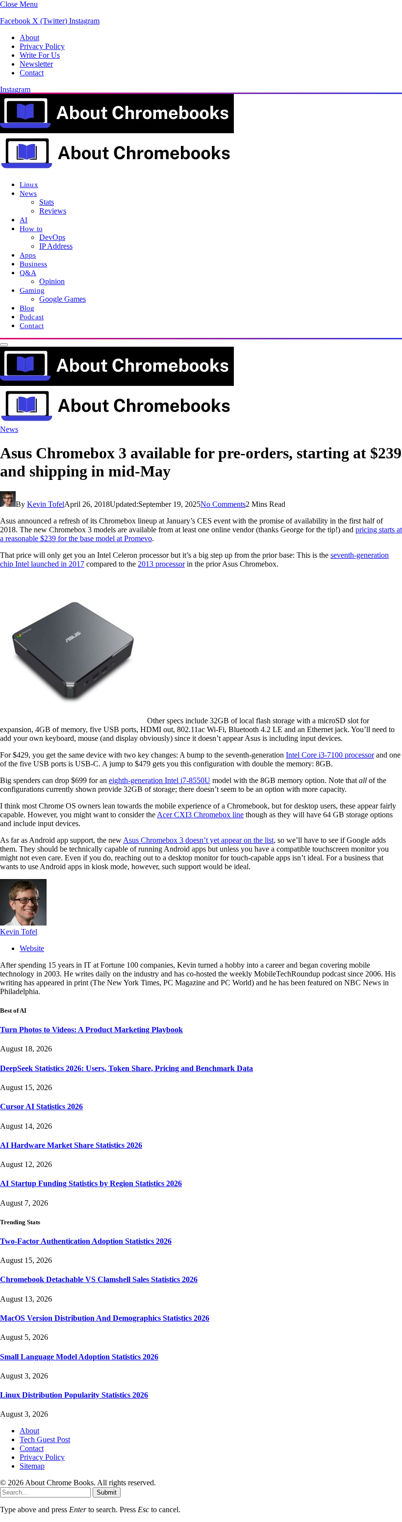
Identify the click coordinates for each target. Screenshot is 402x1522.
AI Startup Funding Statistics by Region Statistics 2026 (91, 1183)
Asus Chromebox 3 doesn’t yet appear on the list (198, 840)
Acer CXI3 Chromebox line (200, 814)
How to (31, 228)
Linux (29, 184)
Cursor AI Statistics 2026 (41, 1106)
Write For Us (40, 55)
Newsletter (36, 64)
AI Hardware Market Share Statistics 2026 (71, 1145)
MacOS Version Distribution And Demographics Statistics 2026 (104, 1318)
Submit (107, 1492)
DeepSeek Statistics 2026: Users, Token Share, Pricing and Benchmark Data (126, 1068)
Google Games (62, 299)
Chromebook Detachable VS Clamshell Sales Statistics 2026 (99, 1279)
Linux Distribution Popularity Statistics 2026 (74, 1395)
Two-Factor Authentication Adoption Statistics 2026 (86, 1241)
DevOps (52, 237)
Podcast (32, 316)
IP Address (56, 246)
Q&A (28, 272)
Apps (28, 255)
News (28, 193)
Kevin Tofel (45, 504)
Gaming (32, 290)
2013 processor (161, 564)
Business (33, 264)
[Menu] (4, 344)
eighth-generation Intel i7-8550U (159, 780)
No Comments (223, 504)
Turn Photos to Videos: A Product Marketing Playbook (91, 1029)
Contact (32, 73)
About (29, 37)
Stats (46, 202)
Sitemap (32, 1466)
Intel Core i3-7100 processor (330, 755)
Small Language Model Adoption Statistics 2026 (79, 1357)
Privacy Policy (42, 46)
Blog (27, 308)
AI (23, 219)
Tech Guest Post (45, 1439)
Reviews (52, 211)
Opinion (52, 281)
